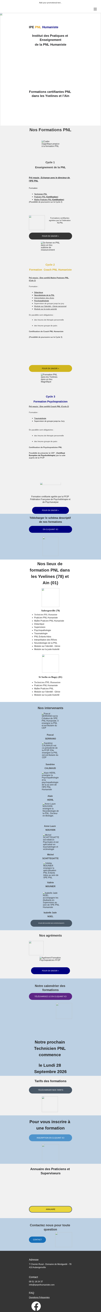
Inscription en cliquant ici (50, 1138)
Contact (37, 1240)
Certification (52, 197)
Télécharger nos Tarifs (50, 1090)
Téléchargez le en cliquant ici (50, 996)
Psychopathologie (41, 301)
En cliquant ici (50, 529)
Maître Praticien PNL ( (43, 199)
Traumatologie (40, 418)
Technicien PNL (40, 194)
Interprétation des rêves (44, 298)
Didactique (38, 292)
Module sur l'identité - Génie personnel (50, 306)
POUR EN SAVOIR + (50, 510)
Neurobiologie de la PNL (44, 295)
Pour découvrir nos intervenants (51, 923)
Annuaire (50, 1209)
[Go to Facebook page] (36, 1306)
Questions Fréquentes (39, 1297)
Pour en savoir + (50, 236)
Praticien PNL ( (40, 197)
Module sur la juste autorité (45, 309)
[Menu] (95, 9)
